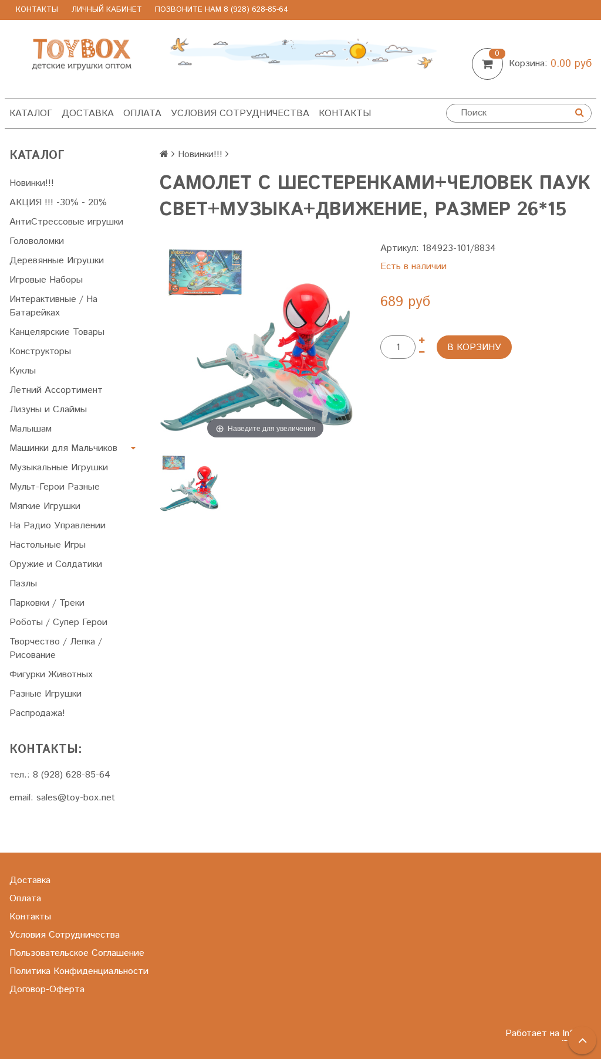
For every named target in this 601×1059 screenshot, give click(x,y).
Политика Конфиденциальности (78, 971)
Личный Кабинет (107, 9)
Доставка (88, 113)
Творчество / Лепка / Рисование (55, 648)
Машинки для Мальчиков (63, 448)
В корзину (474, 347)
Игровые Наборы (46, 280)
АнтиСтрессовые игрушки (66, 222)
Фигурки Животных (51, 674)
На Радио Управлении (57, 525)
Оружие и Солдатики (55, 564)
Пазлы (23, 583)
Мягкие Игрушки (44, 506)
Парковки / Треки (47, 603)
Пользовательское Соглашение (76, 953)
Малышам (30, 429)
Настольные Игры (47, 545)
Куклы (22, 371)
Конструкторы (40, 351)
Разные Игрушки (45, 694)
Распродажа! (37, 713)
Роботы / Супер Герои (58, 622)
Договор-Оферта (47, 989)
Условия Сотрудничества (240, 113)
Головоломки (36, 241)
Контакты (37, 9)
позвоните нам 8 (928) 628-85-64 (221, 9)
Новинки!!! (31, 183)
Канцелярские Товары (56, 332)
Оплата (142, 113)
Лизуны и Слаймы (48, 409)
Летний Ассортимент (56, 390)
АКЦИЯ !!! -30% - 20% (58, 202)
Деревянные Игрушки (56, 260)
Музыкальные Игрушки (58, 467)
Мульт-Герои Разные (54, 487)
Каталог (30, 113)
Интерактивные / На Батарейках (53, 306)
